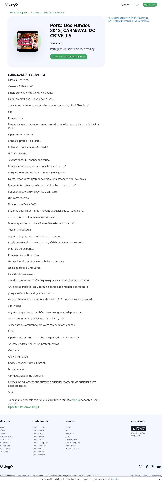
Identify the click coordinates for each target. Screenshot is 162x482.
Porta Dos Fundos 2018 (54, 12)
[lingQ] (11, 5)
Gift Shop (4, 451)
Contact (3, 433)
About (2, 427)
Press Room (70, 445)
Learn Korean (38, 451)
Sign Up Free (149, 4)
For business (5, 442)
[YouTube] (159, 467)
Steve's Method (6, 436)
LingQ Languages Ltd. (20, 475)
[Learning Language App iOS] (138, 428)
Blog (67, 430)
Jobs (67, 436)
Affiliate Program (73, 442)
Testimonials (5, 448)
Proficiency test (72, 439)
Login (136, 4)
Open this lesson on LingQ (23, 407)
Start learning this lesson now (69, 56)
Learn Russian (39, 454)
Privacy (138, 475)
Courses (35, 12)
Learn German (39, 436)
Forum (68, 427)
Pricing (3, 430)
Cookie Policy (156, 475)
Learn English (38, 427)
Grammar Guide (72, 448)
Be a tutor (70, 433)
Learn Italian (38, 439)
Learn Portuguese (18, 12)
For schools (4, 439)
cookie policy (113, 479)
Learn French (38, 433)
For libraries (5, 445)
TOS (132, 475)
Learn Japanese (39, 445)
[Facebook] (147, 467)
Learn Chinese (39, 448)
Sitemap (146, 475)
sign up (76, 400)
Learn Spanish (39, 430)
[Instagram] (141, 467)
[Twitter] (153, 467)
